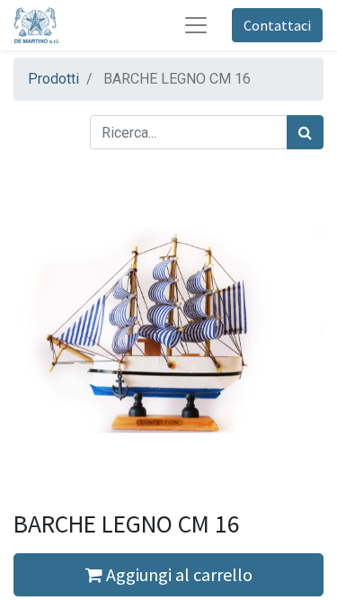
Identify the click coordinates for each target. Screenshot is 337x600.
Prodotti (53, 78)
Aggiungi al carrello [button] (177, 574)
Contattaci (277, 25)
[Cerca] (305, 132)
